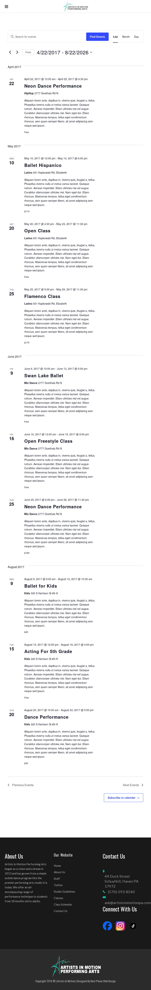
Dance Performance (46, 717)
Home (57, 865)
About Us (59, 872)
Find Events (97, 36)
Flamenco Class (42, 296)
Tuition (58, 885)
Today (28, 52)
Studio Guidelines (64, 891)
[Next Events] (17, 52)
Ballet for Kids (40, 586)
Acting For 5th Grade (48, 651)
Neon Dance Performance (53, 86)
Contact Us (60, 911)
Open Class (37, 230)
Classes (58, 898)
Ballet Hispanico (43, 165)
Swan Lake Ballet (43, 375)
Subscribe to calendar (121, 797)
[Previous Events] (10, 52)
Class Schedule (63, 904)
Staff (57, 878)
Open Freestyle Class (48, 441)
